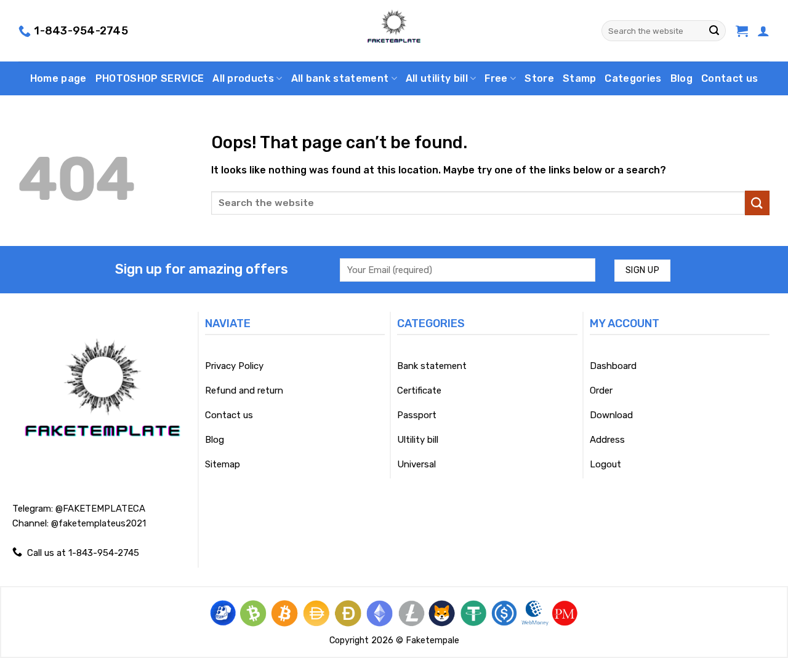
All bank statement (340, 78)
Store (539, 78)
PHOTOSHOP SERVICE (149, 78)
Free (495, 78)
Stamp (580, 78)
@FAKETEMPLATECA (100, 508)
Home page (58, 78)
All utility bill (437, 78)
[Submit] (714, 30)
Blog (681, 78)
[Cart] (742, 30)
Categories (633, 78)
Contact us (729, 78)
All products (243, 78)
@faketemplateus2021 (98, 523)
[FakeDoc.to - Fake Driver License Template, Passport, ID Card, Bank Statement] (394, 30)
